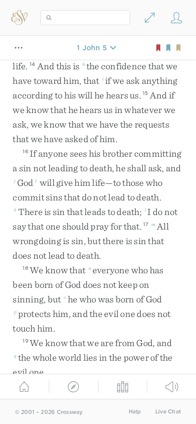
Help (135, 411)
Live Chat (168, 411)
